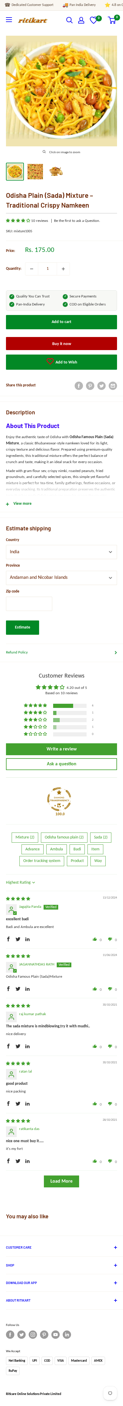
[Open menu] (9, 19)
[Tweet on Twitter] (101, 386)
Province (13, 566)
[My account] (81, 20)
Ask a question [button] (61, 764)
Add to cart (61, 322)
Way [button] (98, 861)
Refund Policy (17, 652)
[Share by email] (113, 386)
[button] (18, 221)
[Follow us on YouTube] (55, 1334)
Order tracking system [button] (41, 861)
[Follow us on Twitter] (21, 1334)
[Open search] (69, 20)
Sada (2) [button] (100, 837)
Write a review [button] (62, 749)
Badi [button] (77, 849)
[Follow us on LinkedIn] (67, 1334)
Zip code (12, 591)
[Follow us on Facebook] (10, 1334)
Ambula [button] (56, 849)
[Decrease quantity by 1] (31, 269)
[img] (18, 899)
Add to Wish (66, 362)
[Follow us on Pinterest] (44, 1334)
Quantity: (13, 269)
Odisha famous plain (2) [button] (64, 837)
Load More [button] (61, 1181)
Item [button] (95, 849)
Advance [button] (32, 849)
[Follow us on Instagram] (33, 1334)
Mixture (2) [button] (25, 837)
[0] (94, 23)
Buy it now (61, 344)
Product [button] (77, 861)
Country (12, 540)
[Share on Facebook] (79, 386)
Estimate (22, 627)
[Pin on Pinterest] (90, 386)
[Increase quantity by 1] (63, 269)
